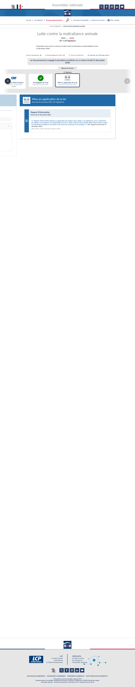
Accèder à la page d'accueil (67, 12)
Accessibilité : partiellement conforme (56, 680)
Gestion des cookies (93, 680)
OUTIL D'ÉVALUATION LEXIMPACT (96, 676)
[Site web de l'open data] (87, 659)
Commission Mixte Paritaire (13, 81)
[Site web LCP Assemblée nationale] (47, 659)
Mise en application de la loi (67, 80)
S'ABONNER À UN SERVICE (75, 676)
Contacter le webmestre (75, 680)
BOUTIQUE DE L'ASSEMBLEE (35, 676)
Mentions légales (40, 680)
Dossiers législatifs (55, 26)
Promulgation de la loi (40, 80)
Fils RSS (85, 680)
